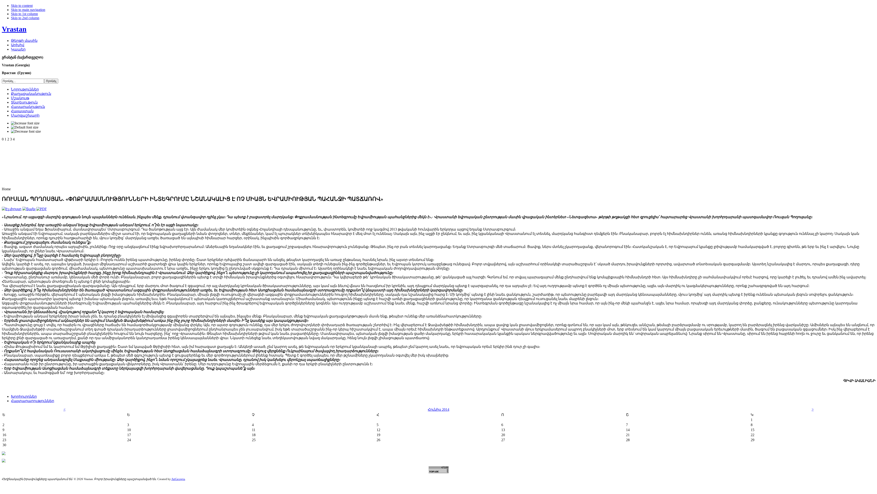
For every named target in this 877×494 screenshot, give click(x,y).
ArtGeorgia (178, 479)
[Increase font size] (25, 123)
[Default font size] (24, 127)
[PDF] (41, 209)
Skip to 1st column (24, 14)
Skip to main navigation (28, 10)
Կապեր (18, 49)
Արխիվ (17, 45)
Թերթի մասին (24, 41)
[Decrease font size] (26, 131)
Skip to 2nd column (25, 18)
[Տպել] (28, 209)
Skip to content (22, 6)
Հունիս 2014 (438, 409)
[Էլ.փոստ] (11, 209)
